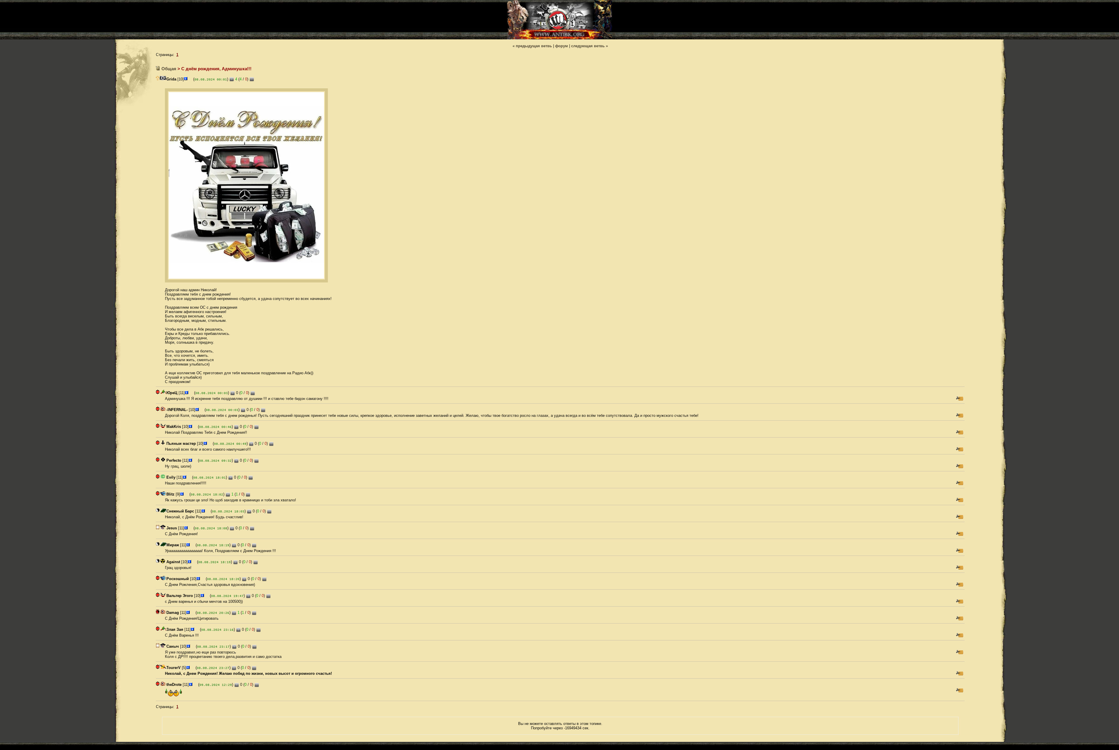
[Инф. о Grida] (185, 79)
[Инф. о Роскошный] (198, 579)
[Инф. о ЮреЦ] (186, 393)
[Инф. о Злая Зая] (192, 629)
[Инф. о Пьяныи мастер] (205, 443)
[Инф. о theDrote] (190, 684)
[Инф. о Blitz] (182, 494)
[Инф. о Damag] (188, 612)
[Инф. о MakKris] (190, 426)
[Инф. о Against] (189, 562)
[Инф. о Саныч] (188, 646)
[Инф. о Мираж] (188, 545)
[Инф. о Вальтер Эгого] (202, 595)
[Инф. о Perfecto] (190, 460)
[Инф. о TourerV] (188, 667)
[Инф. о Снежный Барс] (203, 511)
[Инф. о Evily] (184, 477)
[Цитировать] (959, 398)
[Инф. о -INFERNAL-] (197, 410)
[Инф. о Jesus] (186, 528)
